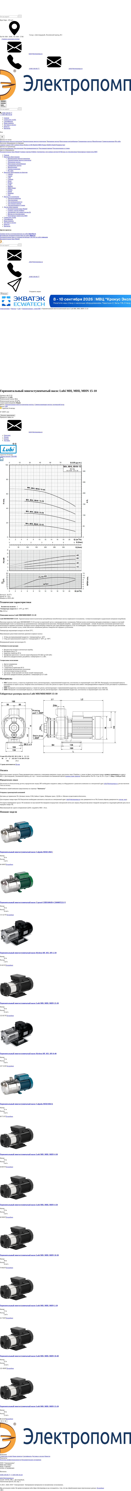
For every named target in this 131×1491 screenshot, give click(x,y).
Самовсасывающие (108, 141)
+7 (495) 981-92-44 (6, 114)
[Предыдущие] (1, 1421)
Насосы (13, 308)
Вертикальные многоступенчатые (11, 141)
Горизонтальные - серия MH (31, 308)
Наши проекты (9, 123)
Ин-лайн (118, 141)
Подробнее (9, 864)
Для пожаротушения (45, 148)
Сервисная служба (10, 119)
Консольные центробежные (69, 141)
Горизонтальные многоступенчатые (34, 141)
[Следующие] (5, 1421)
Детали (6, 437)
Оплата (6, 439)
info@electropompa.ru (35, 54)
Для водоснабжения (6, 148)
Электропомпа (5, 308)
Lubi (19, 308)
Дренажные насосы (53, 141)
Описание (7, 435)
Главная (6, 118)
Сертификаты (8, 121)
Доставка (7, 440)
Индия (17, 764)
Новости (6, 126)
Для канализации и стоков (61, 148)
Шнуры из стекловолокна (68, 152)
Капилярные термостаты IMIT (87, 152)
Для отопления (18, 148)
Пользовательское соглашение (31, 1460)
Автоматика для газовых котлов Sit (48, 152)
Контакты (7, 128)
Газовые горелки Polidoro (28, 152)
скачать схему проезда (73, 776)
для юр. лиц (122, 799)
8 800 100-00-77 (34, 68)
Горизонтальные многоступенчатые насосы (19, 404)
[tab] (67, 435)
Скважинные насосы (85, 141)
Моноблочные (97, 141)
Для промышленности (31, 148)
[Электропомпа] (2, 242)
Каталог (3, 106)
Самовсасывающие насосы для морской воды (49, 404)
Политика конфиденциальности (10, 1460)
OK (2, 1490)
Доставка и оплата (10, 125)
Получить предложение (7, 415)
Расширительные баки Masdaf (10, 152)
